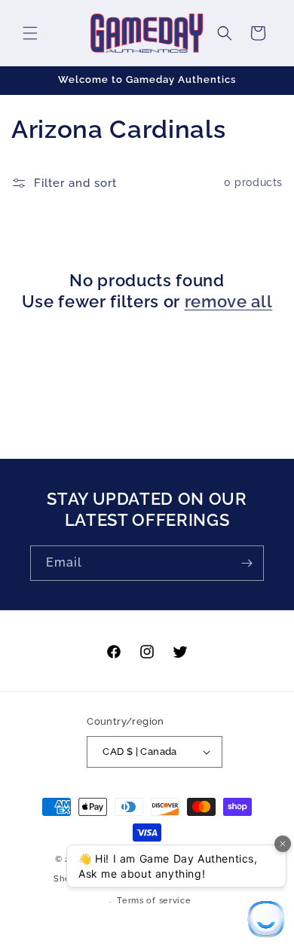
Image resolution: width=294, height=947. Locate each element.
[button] (30, 33)
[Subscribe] (246, 563)
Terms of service (154, 901)
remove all (229, 301)
